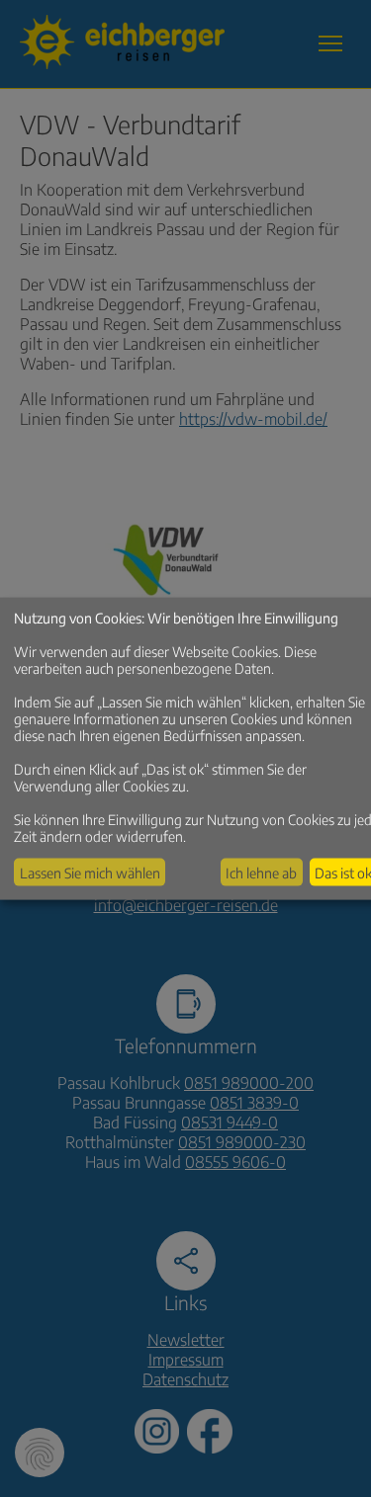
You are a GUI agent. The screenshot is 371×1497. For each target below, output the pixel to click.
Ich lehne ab (261, 872)
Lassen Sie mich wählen (90, 872)
